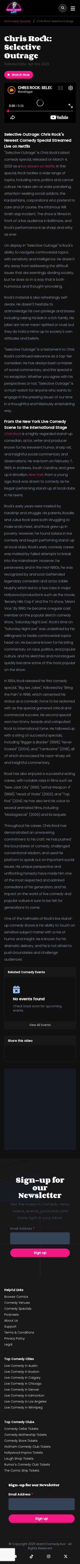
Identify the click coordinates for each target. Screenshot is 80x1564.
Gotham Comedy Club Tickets (27, 1447)
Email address (22, 1228)
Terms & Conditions (19, 1332)
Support (10, 1326)
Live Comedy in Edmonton (24, 1395)
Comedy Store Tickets (21, 1441)
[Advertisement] (40, 1108)
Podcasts (11, 1314)
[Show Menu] (73, 8)
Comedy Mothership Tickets (25, 1435)
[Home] (14, 8)
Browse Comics (16, 1297)
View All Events (40, 1025)
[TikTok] (31, 1556)
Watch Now (21, 75)
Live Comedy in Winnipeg (23, 1407)
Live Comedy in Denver (21, 1389)
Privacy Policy (14, 1338)
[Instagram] (48, 1556)
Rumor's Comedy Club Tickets (27, 1464)
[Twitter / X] (65, 1556)
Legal (8, 1344)
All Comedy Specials (17, 21)
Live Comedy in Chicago (23, 1383)
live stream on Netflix (38, 166)
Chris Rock (12, 433)
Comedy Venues (17, 1303)
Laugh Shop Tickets (18, 1458)
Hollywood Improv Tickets (23, 1452)
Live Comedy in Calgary (22, 1378)
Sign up (40, 1252)
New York (36, 474)
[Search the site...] (62, 8)
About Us (11, 1320)
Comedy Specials (17, 1308)
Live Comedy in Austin (21, 1366)
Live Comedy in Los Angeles (25, 1401)
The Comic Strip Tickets (21, 1470)
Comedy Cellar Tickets (21, 1429)
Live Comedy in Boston (21, 1372)
